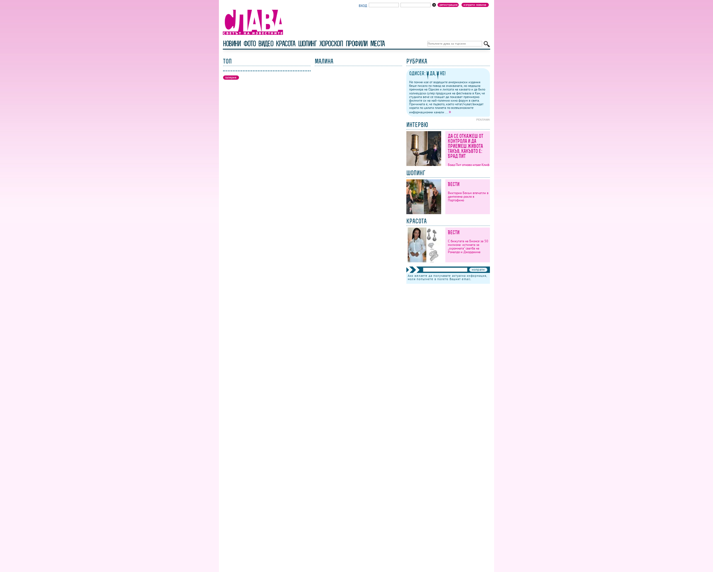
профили (356, 43)
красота (285, 43)
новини (232, 43)
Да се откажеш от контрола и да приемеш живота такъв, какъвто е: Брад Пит (465, 146)
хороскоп (331, 43)
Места (377, 43)
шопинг (307, 43)
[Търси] (487, 44)
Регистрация (448, 5)
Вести (454, 184)
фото (249, 43)
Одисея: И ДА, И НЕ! (427, 73)
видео (265, 43)
